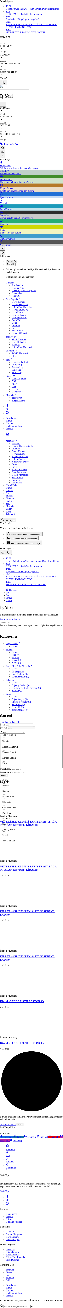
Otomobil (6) (18, 707)
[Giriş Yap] (2, 248)
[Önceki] (3, 552)
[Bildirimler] (2, 252)
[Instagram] (7, 413)
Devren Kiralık (9, 752)
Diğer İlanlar (12, 643)
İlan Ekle (4, 619)
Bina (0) (15, 657)
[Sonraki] (9, 552)
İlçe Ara (3, 728)
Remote (6, 818)
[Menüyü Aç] (3, 104)
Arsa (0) (15, 655)
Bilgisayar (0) (18, 671)
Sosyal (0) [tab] (11, 261)
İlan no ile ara (6, 772)
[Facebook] (7, 406)
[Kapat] (2, 156)
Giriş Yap (4, 1191)
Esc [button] (33, 1306)
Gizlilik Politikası (8, 1124)
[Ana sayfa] (7, 435)
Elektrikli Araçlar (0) (21, 702)
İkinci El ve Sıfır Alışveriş (18, 666)
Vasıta (9, 694)
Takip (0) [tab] (10, 264)
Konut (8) (16, 662)
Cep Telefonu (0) (20, 674)
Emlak (9, 649)
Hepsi (14, 646)
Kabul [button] (20, 1124)
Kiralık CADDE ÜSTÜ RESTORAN (22, 1001)
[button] (2, 152)
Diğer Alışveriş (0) (20, 676)
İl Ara (2, 724)
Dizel (4, 763)
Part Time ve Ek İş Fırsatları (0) (26, 688)
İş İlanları (10, 680)
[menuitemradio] (24, 534)
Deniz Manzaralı (10, 747)
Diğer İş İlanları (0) (20, 685)
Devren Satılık (9, 758)
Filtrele (4, 775)
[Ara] (2, 148)
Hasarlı (5, 785)
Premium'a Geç (11, 144)
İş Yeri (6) (16, 660)
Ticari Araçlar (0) (20, 709)
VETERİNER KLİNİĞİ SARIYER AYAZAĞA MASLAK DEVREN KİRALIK (28, 823)
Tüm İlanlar (14, 619)
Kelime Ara (5, 769)
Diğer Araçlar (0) (20, 699)
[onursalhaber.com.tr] (14, 89)
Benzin (5, 741)
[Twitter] (7, 409)
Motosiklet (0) (18, 704)
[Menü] (3, 82)
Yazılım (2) (17, 690)
